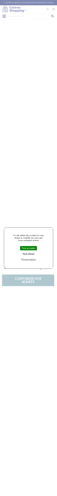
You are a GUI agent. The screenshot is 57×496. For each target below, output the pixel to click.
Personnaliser (28, 259)
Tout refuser (29, 254)
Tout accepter (29, 248)
